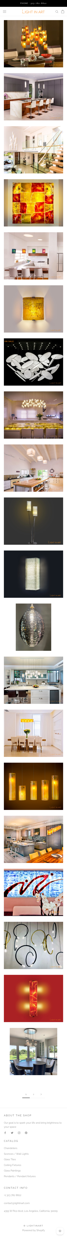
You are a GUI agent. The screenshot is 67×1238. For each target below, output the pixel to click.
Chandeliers (10, 1148)
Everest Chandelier (33, 681)
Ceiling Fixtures (12, 1165)
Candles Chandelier (33, 150)
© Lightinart (33, 1225)
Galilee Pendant (33, 787)
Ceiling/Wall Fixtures (33, 203)
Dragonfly (33, 363)
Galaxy (33, 734)
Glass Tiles (10, 1159)
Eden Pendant (33, 469)
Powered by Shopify (33, 1230)
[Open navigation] (4, 11)
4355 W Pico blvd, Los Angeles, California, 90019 (31, 1211)
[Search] (56, 11)
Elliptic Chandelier (33, 628)
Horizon (33, 999)
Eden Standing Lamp (33, 522)
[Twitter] (12, 1133)
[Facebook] (5, 1133)
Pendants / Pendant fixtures (20, 1176)
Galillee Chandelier (33, 840)
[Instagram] (19, 1133)
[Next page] (41, 1094)
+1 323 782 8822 (12, 1195)
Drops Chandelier (33, 416)
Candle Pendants (33, 97)
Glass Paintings (33, 893)
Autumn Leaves (33, 44)
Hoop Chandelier (33, 946)
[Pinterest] (26, 1133)
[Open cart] (62, 11)
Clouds (33, 257)
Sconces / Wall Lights (16, 1153)
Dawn (33, 310)
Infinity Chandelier (33, 1052)
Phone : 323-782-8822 (33, 3)
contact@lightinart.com (17, 1203)
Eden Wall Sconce (33, 575)
